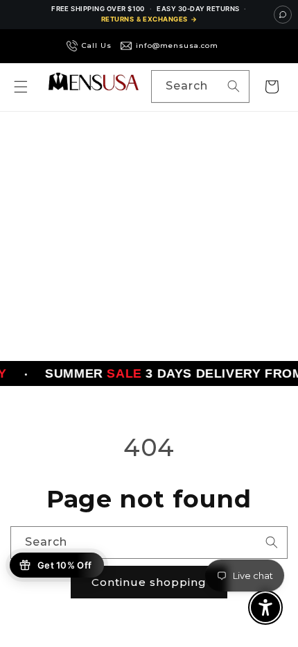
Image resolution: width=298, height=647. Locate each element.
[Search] (233, 86)
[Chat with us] (283, 15)
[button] (21, 87)
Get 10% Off (64, 565)
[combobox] (200, 86)
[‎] (229, 45)
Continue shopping (149, 582)
